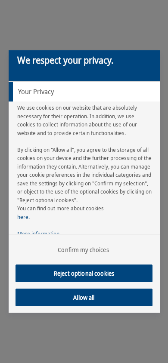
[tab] (84, 92)
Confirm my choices (83, 250)
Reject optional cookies (84, 273)
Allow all (83, 297)
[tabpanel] (85, 173)
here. (23, 217)
